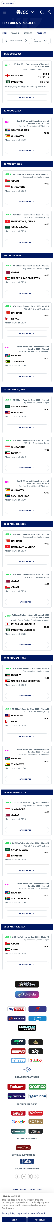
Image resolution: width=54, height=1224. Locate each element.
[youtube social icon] (23, 1176)
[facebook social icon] (17, 1176)
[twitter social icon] (36, 1176)
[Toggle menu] (4, 12)
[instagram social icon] (30, 1176)
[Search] (42, 12)
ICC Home (10, 3)
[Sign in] (49, 12)
